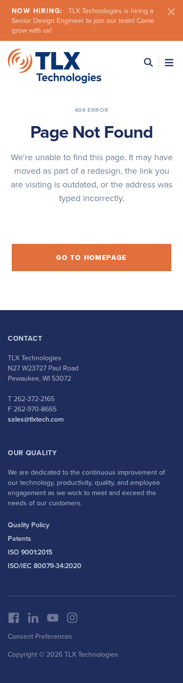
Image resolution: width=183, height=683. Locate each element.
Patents (19, 538)
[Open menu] (169, 62)
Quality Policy (28, 525)
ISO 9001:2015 (30, 552)
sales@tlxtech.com (36, 419)
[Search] (148, 63)
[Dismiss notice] (171, 12)
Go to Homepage (91, 257)
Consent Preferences (40, 636)
